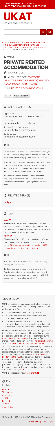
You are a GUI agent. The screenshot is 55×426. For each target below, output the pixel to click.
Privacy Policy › (35, 421)
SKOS (7, 236)
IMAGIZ (22, 369)
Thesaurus (15, 42)
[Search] (43, 32)
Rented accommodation (34, 47)
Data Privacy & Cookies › (18, 6)
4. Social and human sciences (35, 42)
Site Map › (48, 421)
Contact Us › (40, 6)
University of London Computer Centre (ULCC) (26, 343)
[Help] (49, 32)
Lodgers (8, 202)
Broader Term (22, 95)
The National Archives (43, 341)
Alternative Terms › (7, 396)
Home (4, 42)
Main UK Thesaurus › (7, 390)
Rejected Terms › (6, 402)
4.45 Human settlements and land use (22, 45)
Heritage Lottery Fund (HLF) (14, 338)
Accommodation (12, 47)
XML (6, 220)
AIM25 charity (31, 373)
